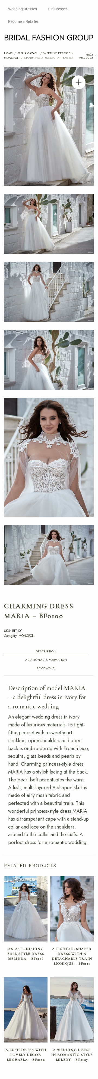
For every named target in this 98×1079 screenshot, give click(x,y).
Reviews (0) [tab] (46, 668)
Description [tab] (46, 651)
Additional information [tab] (46, 660)
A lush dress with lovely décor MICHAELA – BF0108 (25, 1055)
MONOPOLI (11, 58)
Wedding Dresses (22, 9)
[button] (79, 82)
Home (8, 53)
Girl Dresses (58, 9)
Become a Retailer (23, 21)
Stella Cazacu (28, 53)
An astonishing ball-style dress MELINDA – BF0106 (26, 954)
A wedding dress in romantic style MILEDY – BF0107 (72, 1055)
